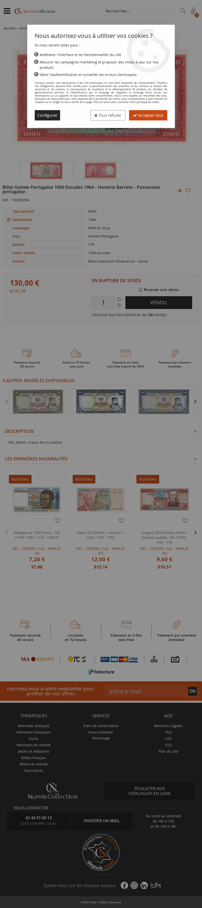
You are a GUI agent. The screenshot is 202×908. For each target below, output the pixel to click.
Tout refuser (109, 115)
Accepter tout (150, 115)
